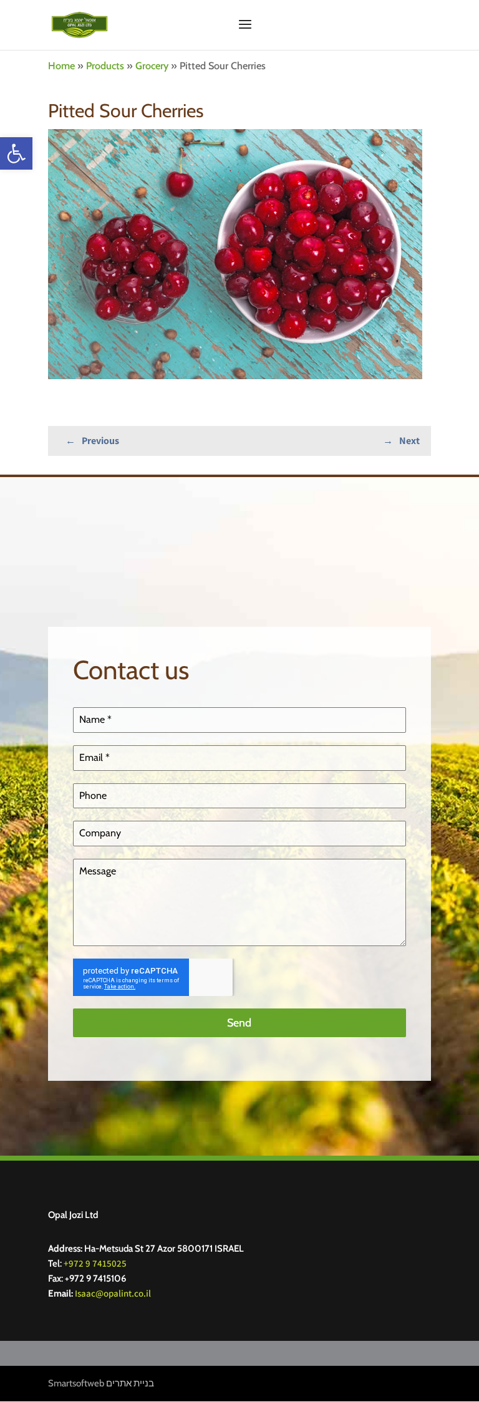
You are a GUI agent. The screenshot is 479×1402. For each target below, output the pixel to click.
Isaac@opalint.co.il (113, 1293)
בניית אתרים (130, 1383)
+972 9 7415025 (95, 1263)
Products (105, 65)
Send (239, 1023)
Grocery (151, 65)
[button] (16, 153)
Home (61, 65)
